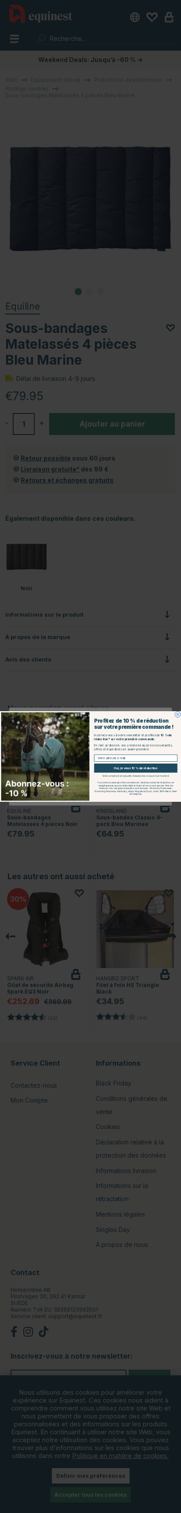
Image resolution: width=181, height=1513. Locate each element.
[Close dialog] (178, 714)
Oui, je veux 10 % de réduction (135, 768)
